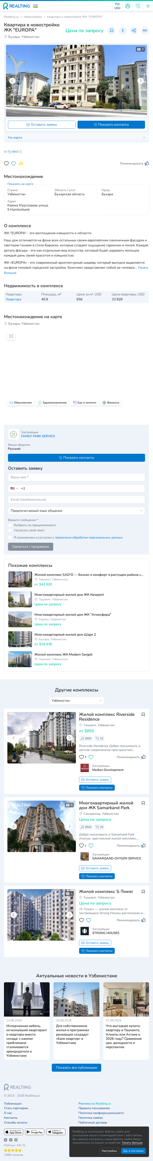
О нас (8, 1113)
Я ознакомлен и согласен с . (69, 538)
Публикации (13, 1104)
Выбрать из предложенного (35, 525)
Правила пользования (94, 1108)
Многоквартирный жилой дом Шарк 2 (65, 634)
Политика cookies (90, 1118)
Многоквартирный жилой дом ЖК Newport (69, 594)
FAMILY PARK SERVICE (38, 436)
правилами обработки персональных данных (89, 537)
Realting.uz (11, 17)
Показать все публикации (76, 1067)
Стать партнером (16, 1108)
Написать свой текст (29, 530)
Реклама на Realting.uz (94, 1104)
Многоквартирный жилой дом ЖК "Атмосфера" (72, 614)
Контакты (11, 1118)
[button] (35, 6)
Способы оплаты (15, 1123)
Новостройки (33, 17)
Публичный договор (92, 1123)
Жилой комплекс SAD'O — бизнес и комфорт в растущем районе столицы (89, 574)
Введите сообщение (23, 520)
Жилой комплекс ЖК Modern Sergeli (63, 654)
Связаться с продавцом (30, 546)
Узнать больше (132, 1143)
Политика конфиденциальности (101, 1113)
